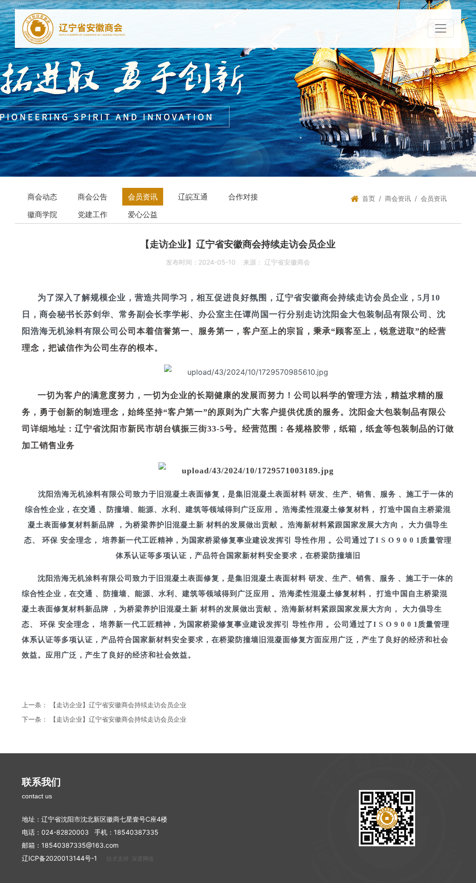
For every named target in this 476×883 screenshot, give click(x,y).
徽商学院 (42, 214)
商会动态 (42, 196)
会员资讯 (143, 196)
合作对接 (243, 196)
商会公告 (92, 196)
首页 (368, 198)
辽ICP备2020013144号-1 (59, 858)
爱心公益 (143, 214)
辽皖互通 (193, 196)
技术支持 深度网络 (130, 858)
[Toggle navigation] (441, 28)
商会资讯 (398, 198)
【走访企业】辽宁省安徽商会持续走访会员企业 (118, 705)
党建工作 (92, 214)
